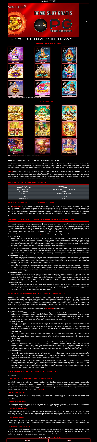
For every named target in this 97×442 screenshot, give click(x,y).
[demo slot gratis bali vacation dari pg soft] (42, 146)
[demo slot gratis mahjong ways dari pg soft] (15, 113)
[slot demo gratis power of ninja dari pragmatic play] (42, 54)
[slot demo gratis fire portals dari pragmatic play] (69, 54)
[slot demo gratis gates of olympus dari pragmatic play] (15, 71)
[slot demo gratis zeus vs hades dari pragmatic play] (69, 88)
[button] (10, 21)
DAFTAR (27, 440)
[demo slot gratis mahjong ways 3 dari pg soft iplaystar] (69, 113)
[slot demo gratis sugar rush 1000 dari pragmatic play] (15, 54)
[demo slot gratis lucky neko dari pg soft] (69, 146)
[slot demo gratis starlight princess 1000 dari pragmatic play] (69, 71)
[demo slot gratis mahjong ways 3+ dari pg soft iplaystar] (15, 129)
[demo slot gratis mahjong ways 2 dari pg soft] (42, 113)
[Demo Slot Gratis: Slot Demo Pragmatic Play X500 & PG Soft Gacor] (48, 2)
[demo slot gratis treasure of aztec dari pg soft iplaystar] (42, 129)
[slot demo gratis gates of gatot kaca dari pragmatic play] (42, 71)
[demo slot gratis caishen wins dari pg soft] (69, 129)
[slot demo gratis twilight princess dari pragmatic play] (15, 88)
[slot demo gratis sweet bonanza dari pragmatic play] (42, 88)
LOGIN (69, 440)
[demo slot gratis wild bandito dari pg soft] (15, 146)
